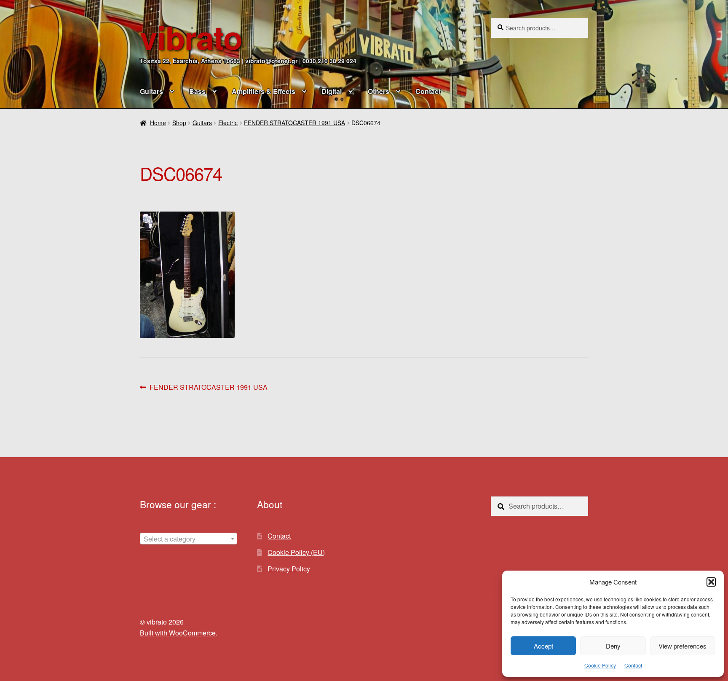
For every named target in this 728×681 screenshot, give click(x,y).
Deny (613, 645)
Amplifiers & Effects (263, 91)
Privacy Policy (289, 569)
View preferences (682, 645)
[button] (711, 582)
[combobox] (188, 538)
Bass (197, 91)
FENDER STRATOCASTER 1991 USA (294, 122)
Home (158, 122)
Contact (633, 665)
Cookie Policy (600, 665)
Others (378, 91)
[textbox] (188, 539)
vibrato (191, 36)
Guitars (151, 91)
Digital (331, 91)
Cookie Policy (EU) (296, 552)
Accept (543, 645)
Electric (228, 122)
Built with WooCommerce (178, 633)
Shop (179, 122)
